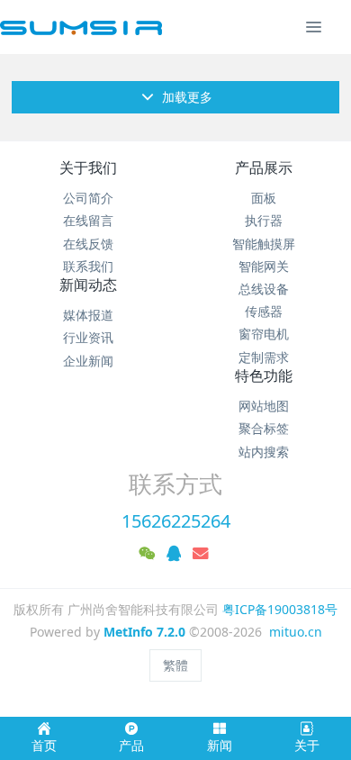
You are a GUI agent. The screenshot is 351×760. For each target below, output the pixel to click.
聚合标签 (263, 428)
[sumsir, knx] (81, 27)
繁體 (175, 665)
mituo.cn (295, 631)
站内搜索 (263, 451)
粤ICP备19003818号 (280, 609)
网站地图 (263, 405)
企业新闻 (88, 360)
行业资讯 (88, 337)
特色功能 (263, 375)
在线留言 (88, 220)
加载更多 (185, 96)
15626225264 (176, 521)
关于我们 (88, 167)
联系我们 (88, 266)
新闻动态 (88, 284)
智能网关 (263, 266)
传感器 (264, 311)
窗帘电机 (263, 333)
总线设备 (263, 288)
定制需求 (263, 357)
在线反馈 (88, 243)
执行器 (264, 220)
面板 (263, 197)
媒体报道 (88, 314)
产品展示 (263, 167)
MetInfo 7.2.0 (144, 631)
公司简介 (88, 197)
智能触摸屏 (263, 243)
